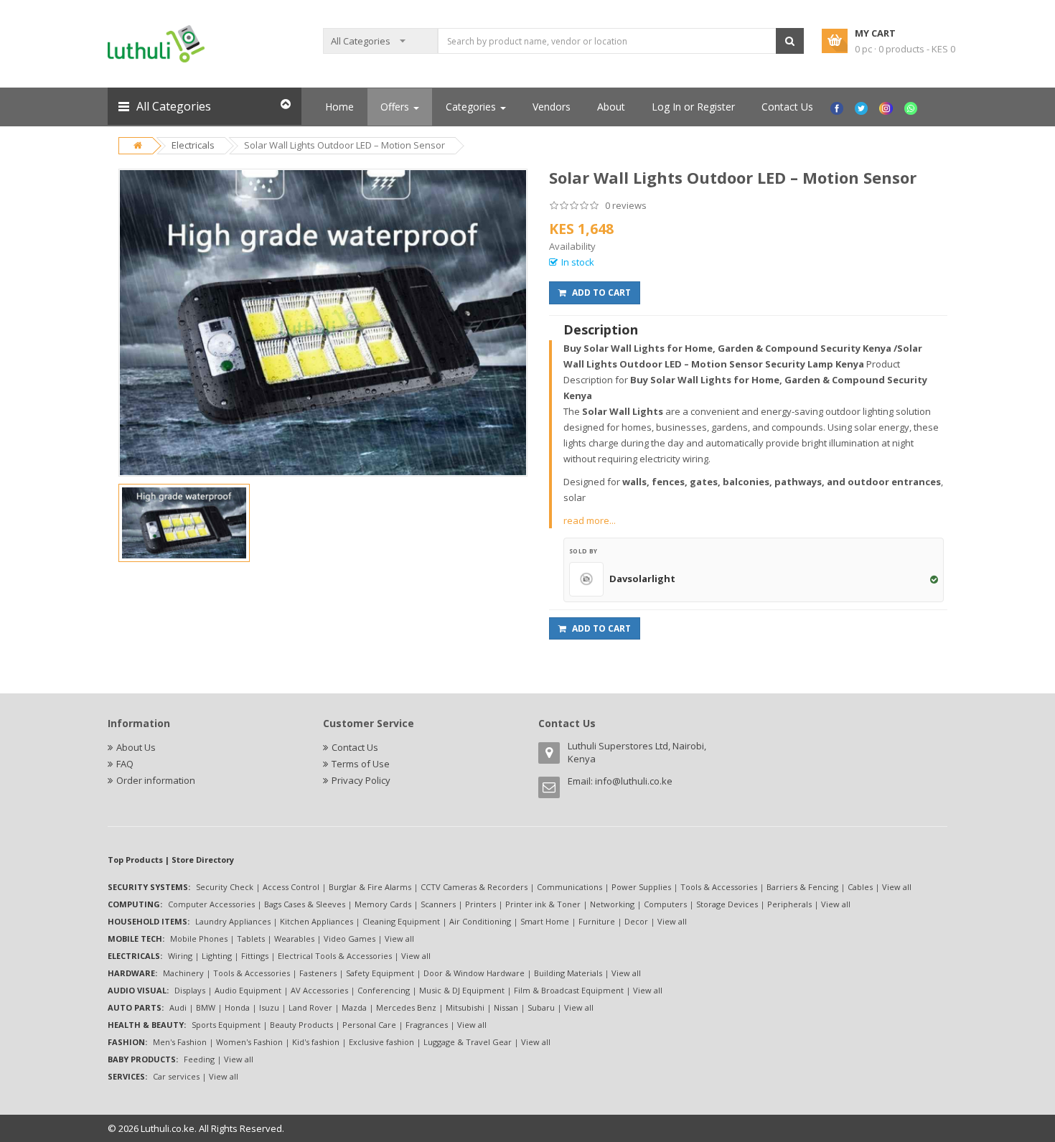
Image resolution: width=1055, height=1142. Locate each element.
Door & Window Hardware (474, 973)
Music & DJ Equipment (462, 990)
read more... (589, 520)
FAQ (124, 763)
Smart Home (544, 921)
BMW (205, 1007)
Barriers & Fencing (802, 886)
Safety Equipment (380, 973)
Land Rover (310, 1007)
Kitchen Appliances (316, 921)
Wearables (294, 938)
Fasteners (318, 973)
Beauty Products (301, 1024)
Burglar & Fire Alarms (370, 886)
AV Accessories (319, 990)
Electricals (193, 145)
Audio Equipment (248, 990)
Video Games (349, 938)
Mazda (354, 1007)
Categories (472, 106)
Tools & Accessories (718, 886)
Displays (189, 990)
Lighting (217, 955)
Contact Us (787, 106)
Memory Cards (383, 904)
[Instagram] (887, 107)
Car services (176, 1076)
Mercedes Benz (406, 1007)
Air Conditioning (480, 921)
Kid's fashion (315, 1041)
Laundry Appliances (233, 921)
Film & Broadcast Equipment (569, 990)
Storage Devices (727, 904)
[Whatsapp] (912, 107)
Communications (569, 886)
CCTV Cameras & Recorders (474, 886)
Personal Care (369, 1024)
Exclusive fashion (381, 1041)
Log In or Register (693, 106)
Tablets (251, 938)
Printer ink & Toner (543, 904)
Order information (155, 780)
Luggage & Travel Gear (467, 1041)
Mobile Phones (199, 938)
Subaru (541, 1007)
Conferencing (383, 990)
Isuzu (269, 1007)
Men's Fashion (180, 1041)
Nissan (506, 1007)
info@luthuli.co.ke (633, 780)
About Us (136, 747)
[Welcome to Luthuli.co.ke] (156, 43)
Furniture (596, 921)
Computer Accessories (211, 904)
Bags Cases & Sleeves (304, 904)
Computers (665, 904)
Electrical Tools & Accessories (335, 955)
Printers (480, 904)
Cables (860, 886)
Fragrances (426, 1024)
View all (896, 886)
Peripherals (789, 904)
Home (339, 106)
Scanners (438, 904)
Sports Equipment (226, 1024)
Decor (636, 921)
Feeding (199, 1059)
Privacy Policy (361, 780)
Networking (612, 904)
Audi (178, 1007)
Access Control (291, 886)
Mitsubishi (465, 1007)
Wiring (180, 955)
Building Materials (568, 973)
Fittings (254, 955)
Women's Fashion (249, 1041)
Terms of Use (361, 763)
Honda (237, 1007)
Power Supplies (641, 886)
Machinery (183, 973)
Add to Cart (600, 292)
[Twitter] (863, 107)
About (611, 106)
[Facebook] (838, 107)
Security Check (224, 886)
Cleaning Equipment (401, 921)
